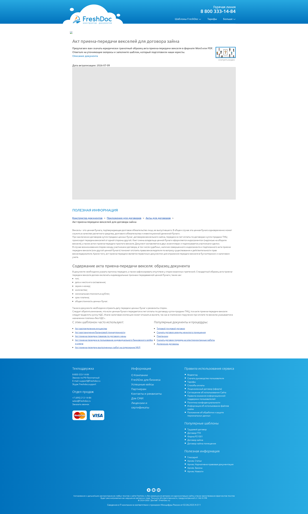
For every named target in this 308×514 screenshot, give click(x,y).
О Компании (139, 375)
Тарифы (212, 18)
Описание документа (85, 55)
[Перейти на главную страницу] (92, 19)
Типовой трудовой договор (171, 328)
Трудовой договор (197, 429)
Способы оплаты (196, 385)
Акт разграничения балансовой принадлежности (100, 332)
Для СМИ (137, 398)
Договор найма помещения (201, 443)
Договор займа (195, 439)
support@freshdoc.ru (89, 380)
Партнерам (138, 389)
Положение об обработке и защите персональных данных (205, 414)
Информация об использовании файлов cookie (208, 407)
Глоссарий (192, 457)
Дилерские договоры (168, 343)
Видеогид (192, 374)
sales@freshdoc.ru (81, 400)
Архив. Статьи (194, 460)
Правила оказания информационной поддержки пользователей (206, 397)
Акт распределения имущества (91, 328)
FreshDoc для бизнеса (145, 379)
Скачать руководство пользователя (205, 378)
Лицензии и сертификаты (140, 405)
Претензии (162, 336)
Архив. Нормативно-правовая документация (210, 464)
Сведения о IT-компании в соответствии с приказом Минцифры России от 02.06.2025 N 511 (154, 505)
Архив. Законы (194, 467)
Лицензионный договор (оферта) (204, 388)
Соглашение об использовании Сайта (206, 392)
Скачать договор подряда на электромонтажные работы (186, 339)
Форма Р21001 (195, 436)
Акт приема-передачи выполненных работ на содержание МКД (107, 347)
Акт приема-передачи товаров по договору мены (100, 336)
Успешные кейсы (142, 384)
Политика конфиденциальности (203, 402)
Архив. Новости (195, 471)
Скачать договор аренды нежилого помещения (181, 332)
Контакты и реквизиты (146, 393)
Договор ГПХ (194, 432)
